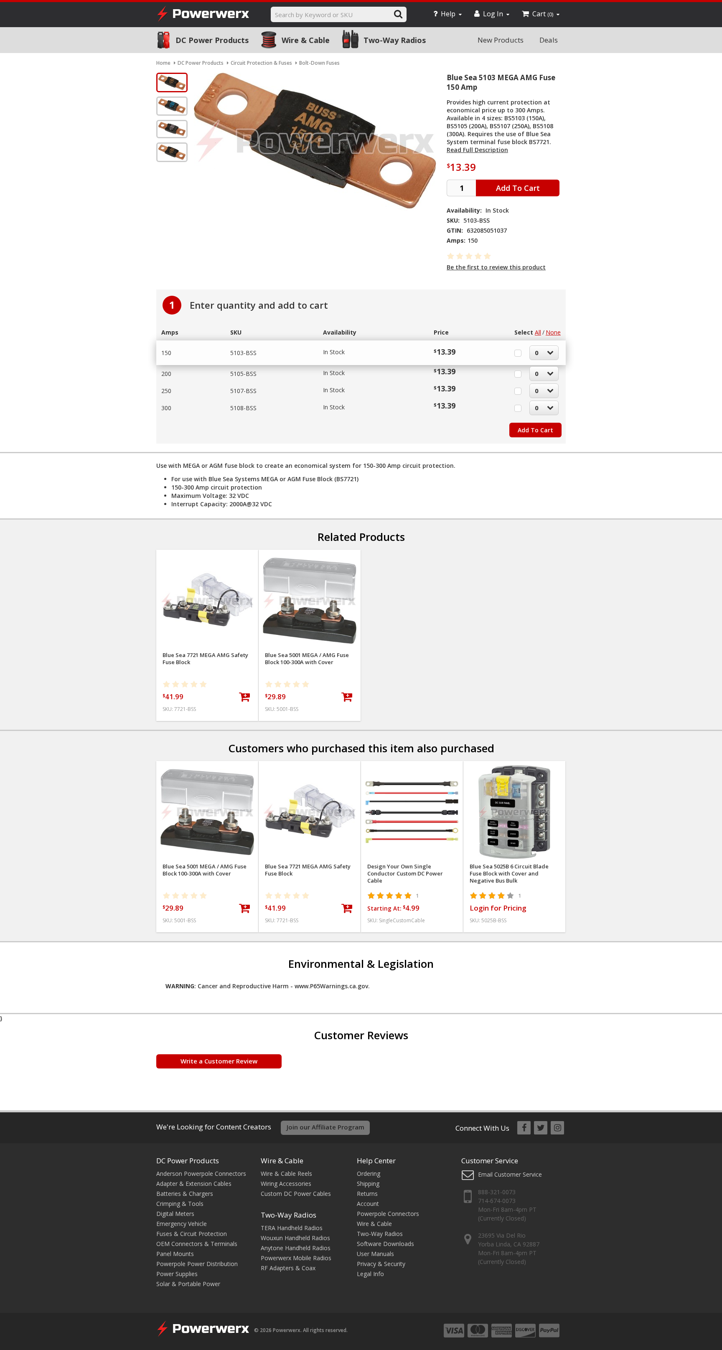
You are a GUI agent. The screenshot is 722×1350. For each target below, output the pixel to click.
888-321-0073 (497, 1192)
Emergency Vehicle (181, 1224)
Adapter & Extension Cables (193, 1184)
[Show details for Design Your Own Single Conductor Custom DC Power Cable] (412, 812)
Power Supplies (177, 1274)
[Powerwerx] (203, 14)
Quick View (207, 559)
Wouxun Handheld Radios (295, 1238)
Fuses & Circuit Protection (191, 1234)
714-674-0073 (497, 1201)
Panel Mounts (175, 1254)
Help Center (376, 1160)
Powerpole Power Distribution (197, 1264)
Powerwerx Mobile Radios (296, 1258)
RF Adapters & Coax (288, 1268)
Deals (548, 40)
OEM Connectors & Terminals (196, 1244)
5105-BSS (243, 374)
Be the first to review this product (496, 267)
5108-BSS (243, 408)
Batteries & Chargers (184, 1194)
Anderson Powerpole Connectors (201, 1173)
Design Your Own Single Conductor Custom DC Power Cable (405, 873)
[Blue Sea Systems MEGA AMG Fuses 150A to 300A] (172, 82)
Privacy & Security (381, 1264)
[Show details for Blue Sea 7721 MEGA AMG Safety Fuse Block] (207, 600)
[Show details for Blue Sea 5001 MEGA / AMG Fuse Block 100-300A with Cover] (309, 600)
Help (448, 13)
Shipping (368, 1184)
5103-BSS (243, 353)
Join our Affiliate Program (325, 1127)
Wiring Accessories (286, 1184)
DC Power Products (212, 40)
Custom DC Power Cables (296, 1194)
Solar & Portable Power (188, 1284)
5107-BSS (243, 391)
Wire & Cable (306, 40)
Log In (493, 13)
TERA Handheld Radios (292, 1228)
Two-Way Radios (395, 40)
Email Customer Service (510, 1174)
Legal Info (370, 1274)
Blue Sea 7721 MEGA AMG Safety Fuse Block (205, 659)
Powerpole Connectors (388, 1214)
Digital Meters (175, 1214)
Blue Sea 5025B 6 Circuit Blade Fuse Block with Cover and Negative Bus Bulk (509, 873)
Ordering (368, 1173)
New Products (501, 40)
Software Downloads (385, 1244)
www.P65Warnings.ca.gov (331, 986)
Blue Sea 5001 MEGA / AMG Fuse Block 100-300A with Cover (307, 659)
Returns (367, 1194)
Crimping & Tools (179, 1204)
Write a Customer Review (218, 1061)
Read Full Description (477, 150)
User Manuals (375, 1254)
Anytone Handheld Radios (295, 1248)
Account (368, 1204)
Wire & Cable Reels (286, 1173)
